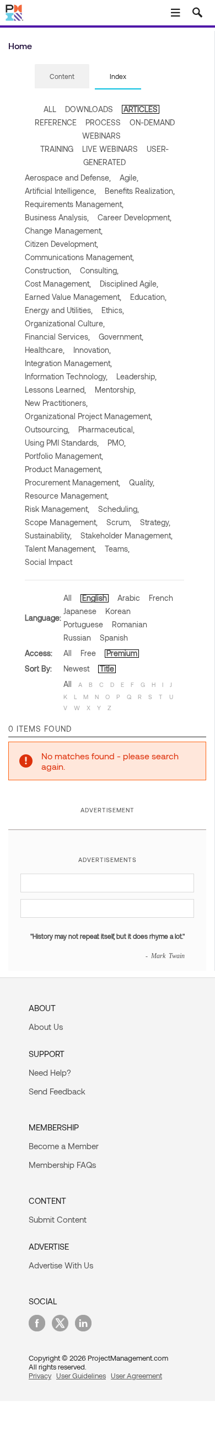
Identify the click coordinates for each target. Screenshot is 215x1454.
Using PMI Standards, (62, 442)
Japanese (79, 611)
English (94, 597)
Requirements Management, (74, 204)
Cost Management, (58, 283)
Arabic (128, 597)
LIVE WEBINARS (110, 149)
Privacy (40, 1375)
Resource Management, (67, 495)
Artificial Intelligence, (60, 190)
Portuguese (83, 624)
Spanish (114, 637)
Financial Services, (57, 336)
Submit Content (58, 1219)
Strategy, (155, 522)
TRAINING (56, 149)
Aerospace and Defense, (68, 177)
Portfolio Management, (64, 456)
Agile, (129, 177)
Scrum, (118, 522)
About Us (46, 1027)
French (161, 597)
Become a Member (64, 1146)
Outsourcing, (47, 429)
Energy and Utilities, (59, 310)
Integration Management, (68, 363)
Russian (77, 637)
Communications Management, (79, 257)
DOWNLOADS (89, 109)
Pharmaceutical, (106, 429)
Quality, (141, 482)
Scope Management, (61, 522)
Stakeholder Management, (126, 535)
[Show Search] (197, 13)
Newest (76, 668)
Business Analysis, (57, 217)
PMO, (117, 442)
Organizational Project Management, (88, 416)
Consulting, (99, 270)
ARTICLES (140, 109)
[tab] (62, 76)
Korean (118, 611)
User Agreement (136, 1375)
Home (20, 45)
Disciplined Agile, (129, 283)
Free (88, 653)
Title (107, 668)
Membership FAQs (62, 1165)
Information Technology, (66, 376)
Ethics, (112, 310)
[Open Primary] (175, 13)
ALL (50, 109)
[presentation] (62, 76)
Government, (121, 336)
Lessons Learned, (55, 389)
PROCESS (103, 122)
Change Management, (64, 230)
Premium (121, 653)
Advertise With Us (61, 1265)
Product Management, (63, 469)
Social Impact (48, 562)
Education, (148, 297)
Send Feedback (57, 1091)
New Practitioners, (56, 403)
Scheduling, (118, 509)
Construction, (48, 270)
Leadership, (136, 376)
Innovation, (92, 350)
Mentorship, (115, 389)
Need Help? (50, 1072)
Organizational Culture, (65, 323)
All (67, 597)
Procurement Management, (72, 482)
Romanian (129, 624)
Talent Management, (60, 548)
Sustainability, (48, 535)
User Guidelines (81, 1375)
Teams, (117, 548)
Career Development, (134, 217)
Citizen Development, (61, 243)
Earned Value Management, (73, 297)
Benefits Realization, (140, 190)
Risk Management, (57, 509)
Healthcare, (44, 350)
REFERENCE (56, 122)
